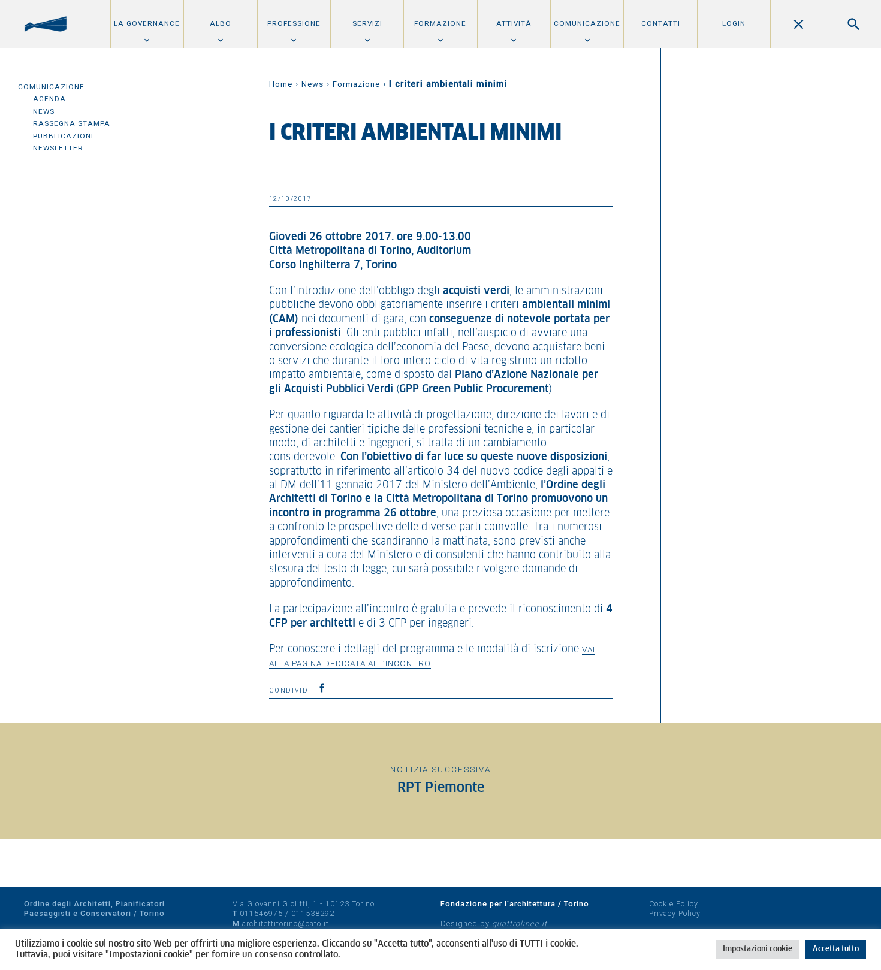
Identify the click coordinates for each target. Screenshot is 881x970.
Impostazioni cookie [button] (757, 949)
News (44, 111)
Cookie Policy (673, 903)
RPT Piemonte (440, 788)
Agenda (49, 99)
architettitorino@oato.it (285, 923)
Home (280, 84)
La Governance (147, 23)
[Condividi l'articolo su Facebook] (322, 688)
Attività (514, 23)
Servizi (367, 23)
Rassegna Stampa (71, 123)
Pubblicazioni (63, 136)
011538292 (312, 913)
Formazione (440, 23)
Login (734, 23)
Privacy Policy (675, 913)
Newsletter (58, 148)
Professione (294, 23)
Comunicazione (587, 23)
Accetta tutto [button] (836, 949)
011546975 (261, 913)
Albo (220, 23)
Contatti (660, 23)
